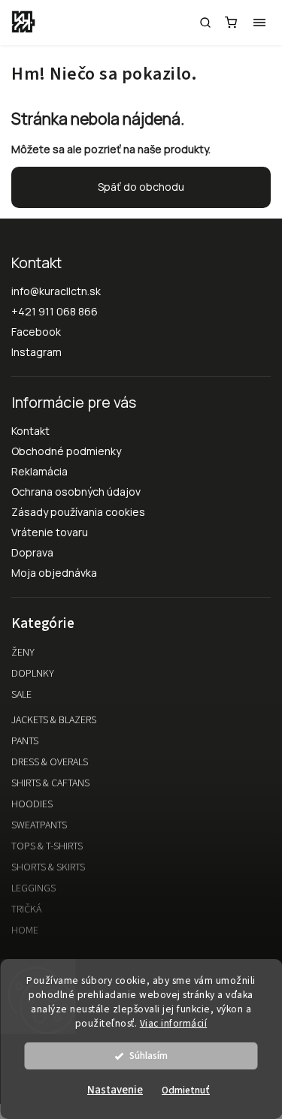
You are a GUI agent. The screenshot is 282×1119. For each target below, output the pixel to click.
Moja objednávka (54, 573)
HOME (24, 930)
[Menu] (259, 23)
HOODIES (32, 804)
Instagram (36, 352)
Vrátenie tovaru (49, 532)
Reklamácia (39, 471)
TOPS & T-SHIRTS (47, 846)
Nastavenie (115, 1090)
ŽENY (23, 652)
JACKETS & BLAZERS (53, 720)
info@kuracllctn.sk (56, 291)
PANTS (24, 741)
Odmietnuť (186, 1090)
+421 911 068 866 (54, 311)
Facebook (36, 331)
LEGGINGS (33, 888)
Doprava (32, 552)
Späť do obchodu (141, 186)
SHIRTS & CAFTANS (50, 783)
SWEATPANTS (39, 825)
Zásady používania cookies (78, 512)
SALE (21, 694)
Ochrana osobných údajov (76, 491)
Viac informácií (174, 1023)
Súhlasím (148, 1055)
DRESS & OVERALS (49, 762)
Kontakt (30, 431)
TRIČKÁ (26, 909)
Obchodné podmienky (66, 451)
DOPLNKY (32, 673)
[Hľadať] (205, 22)
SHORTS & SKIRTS (48, 867)
